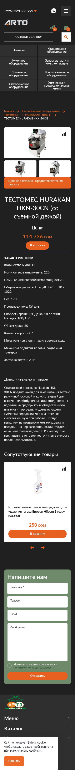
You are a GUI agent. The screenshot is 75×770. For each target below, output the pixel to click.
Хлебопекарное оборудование (40, 111)
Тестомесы (11, 115)
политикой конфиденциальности (34, 667)
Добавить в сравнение (64, 133)
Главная (9, 111)
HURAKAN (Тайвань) (38, 115)
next (43, 547)
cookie (41, 742)
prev (32, 547)
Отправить (37, 675)
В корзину (37, 245)
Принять (14, 761)
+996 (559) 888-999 (18, 11)
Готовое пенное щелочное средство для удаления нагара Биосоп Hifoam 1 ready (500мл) (37, 512)
